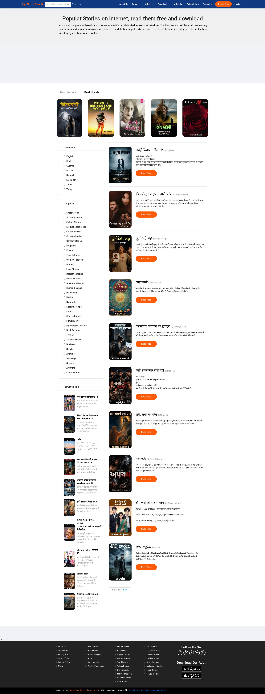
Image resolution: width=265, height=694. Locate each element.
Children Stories (74, 236)
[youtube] (197, 652)
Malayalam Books (124, 674)
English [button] (75, 4)
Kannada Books (124, 678)
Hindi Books (122, 650)
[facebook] (180, 652)
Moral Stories (73, 278)
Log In (237, 4)
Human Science (74, 288)
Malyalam (71, 180)
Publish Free (223, 4)
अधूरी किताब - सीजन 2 (150, 150)
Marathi (70, 170)
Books (135, 4)
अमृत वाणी (142, 282)
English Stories (153, 658)
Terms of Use (63, 658)
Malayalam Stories (154, 666)
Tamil (69, 184)
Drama (69, 264)
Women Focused (74, 259)
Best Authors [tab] (68, 92)
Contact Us (208, 4)
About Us (123, 4)
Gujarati (70, 165)
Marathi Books (123, 658)
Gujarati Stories (153, 650)
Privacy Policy (64, 654)
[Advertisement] (132, 62)
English (70, 156)
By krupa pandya (160, 238)
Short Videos (93, 662)
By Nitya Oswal (154, 283)
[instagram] (185, 652)
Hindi (68, 161)
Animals (70, 353)
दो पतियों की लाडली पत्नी (150, 503)
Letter (69, 311)
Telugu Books (123, 666)
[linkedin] (203, 652)
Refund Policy (64, 662)
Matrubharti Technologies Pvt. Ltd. (85, 690)
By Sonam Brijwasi (173, 503)
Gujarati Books (123, 654)
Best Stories (93, 647)
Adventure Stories (75, 283)
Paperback (163, 4)
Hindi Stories (152, 647)
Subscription (193, 4)
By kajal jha (169, 150)
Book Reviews (73, 330)
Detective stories (74, 274)
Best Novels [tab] (91, 92)
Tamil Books (122, 662)
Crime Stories (73, 372)
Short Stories (72, 212)
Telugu (69, 189)
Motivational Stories (76, 227)
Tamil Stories (152, 670)
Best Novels (93, 650)
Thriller (70, 335)
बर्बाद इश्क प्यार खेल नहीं (150, 370)
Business (70, 344)
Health (69, 297)
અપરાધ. (142, 459)
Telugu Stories (153, 674)
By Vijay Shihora (155, 459)
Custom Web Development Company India (147, 690)
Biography (71, 302)
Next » (125, 590)
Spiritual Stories (74, 217)
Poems (69, 250)
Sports (69, 349)
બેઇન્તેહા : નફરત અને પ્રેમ (154, 194)
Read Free (146, 173)
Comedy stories (74, 241)
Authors (91, 658)
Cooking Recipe (74, 306)
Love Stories (72, 269)
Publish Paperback (96, 666)
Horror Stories (73, 316)
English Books (123, 647)
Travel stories (73, 255)
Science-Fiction (74, 339)
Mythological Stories (76, 325)
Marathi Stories (153, 654)
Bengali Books (123, 670)
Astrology (71, 358)
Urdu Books (122, 681)
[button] (68, 4)
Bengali (70, 175)
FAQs (60, 666)
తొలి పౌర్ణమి (144, 547)
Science (70, 363)
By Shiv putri (163, 415)
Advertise (178, 4)
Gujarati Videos (94, 654)
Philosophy (71, 292)
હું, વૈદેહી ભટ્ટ (144, 238)
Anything (70, 368)
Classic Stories (73, 231)
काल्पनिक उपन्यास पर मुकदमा (153, 326)
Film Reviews (73, 321)
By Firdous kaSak (180, 194)
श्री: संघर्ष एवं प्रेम (147, 414)
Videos (148, 4)
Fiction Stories (73, 222)
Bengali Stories (153, 662)
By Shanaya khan (178, 327)
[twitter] (191, 652)
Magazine (71, 245)
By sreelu (156, 547)
